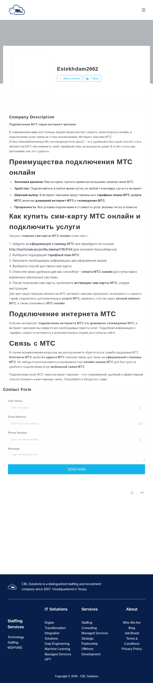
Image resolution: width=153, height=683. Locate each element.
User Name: (15, 400)
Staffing (86, 622)
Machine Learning (57, 649)
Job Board (132, 633)
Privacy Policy (132, 649)
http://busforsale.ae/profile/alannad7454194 (40, 249)
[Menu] (143, 10)
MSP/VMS (15, 647)
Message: (14, 448)
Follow (94, 78)
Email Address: (17, 416)
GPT (48, 659)
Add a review (71, 78)
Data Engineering (57, 643)
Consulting (89, 628)
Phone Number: (18, 432)
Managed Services (58, 654)
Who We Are (132, 622)
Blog (131, 628)
